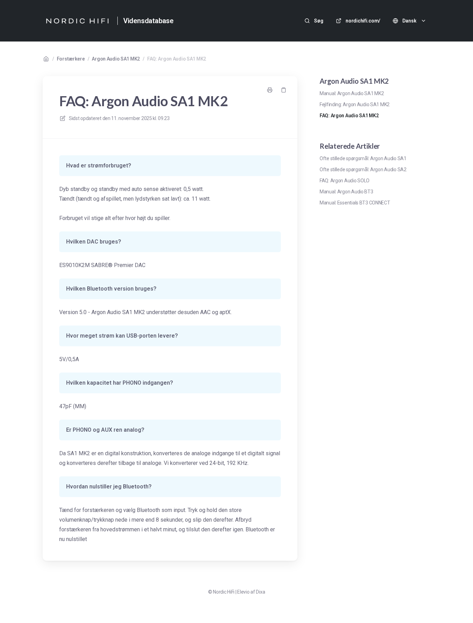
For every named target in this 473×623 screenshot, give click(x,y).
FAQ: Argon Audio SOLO (344, 180)
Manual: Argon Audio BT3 (346, 191)
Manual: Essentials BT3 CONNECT (355, 202)
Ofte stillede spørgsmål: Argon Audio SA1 (363, 158)
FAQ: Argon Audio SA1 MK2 (176, 59)
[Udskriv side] (269, 89)
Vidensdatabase (148, 21)
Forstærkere (71, 59)
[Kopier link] (283, 89)
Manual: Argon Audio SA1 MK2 (352, 93)
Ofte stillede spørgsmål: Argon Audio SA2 (363, 169)
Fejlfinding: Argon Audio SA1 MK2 (355, 104)
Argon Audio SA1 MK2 (116, 59)
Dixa (260, 592)
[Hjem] (77, 20)
